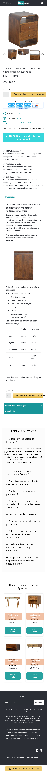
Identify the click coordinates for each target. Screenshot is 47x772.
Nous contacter (11, 735)
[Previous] (4, 54)
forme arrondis (11, 240)
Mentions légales (33, 738)
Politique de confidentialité (29, 735)
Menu (8, 3)
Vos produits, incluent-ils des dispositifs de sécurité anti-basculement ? (23, 560)
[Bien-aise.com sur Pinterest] (41, 750)
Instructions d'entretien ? (22, 514)
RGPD (34, 732)
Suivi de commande (17, 738)
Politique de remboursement (19, 732)
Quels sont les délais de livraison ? (20, 440)
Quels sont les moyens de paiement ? (21, 493)
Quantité (6, 89)
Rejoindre (38, 702)
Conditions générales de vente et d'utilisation (22, 730)
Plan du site (22, 741)
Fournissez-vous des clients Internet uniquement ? (22, 483)
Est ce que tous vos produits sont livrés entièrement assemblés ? (22, 534)
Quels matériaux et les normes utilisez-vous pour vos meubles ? (22, 547)
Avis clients (10, 411)
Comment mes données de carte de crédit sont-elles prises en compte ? (23, 504)
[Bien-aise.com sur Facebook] (37, 750)
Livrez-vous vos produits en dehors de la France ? (22, 473)
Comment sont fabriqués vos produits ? (23, 523)
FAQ (6, 738)
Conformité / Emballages (16, 405)
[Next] (42, 54)
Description (10, 197)
